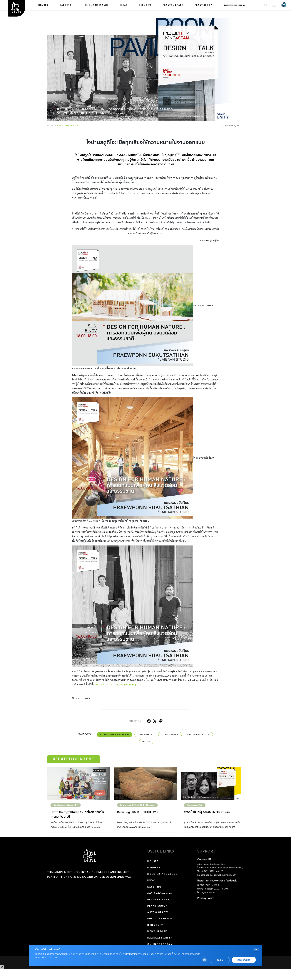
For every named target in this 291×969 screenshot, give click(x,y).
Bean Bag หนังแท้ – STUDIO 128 (137, 812)
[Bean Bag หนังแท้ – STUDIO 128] (145, 783)
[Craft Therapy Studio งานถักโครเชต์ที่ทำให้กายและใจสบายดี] (78, 783)
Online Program (160, 944)
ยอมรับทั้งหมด (243, 960)
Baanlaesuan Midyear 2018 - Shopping (137, 805)
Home (50, 125)
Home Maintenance (95, 5)
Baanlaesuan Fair (67, 125)
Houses (43, 5)
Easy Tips (145, 5)
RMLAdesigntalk (198, 734)
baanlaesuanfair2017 (114, 734)
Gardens (65, 5)
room (146, 741)
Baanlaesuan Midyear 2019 (66, 805)
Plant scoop (203, 5)
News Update (157, 931)
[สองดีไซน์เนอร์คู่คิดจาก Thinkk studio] (212, 783)
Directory (155, 925)
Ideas (123, 5)
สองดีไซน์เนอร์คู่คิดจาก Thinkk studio (207, 812)
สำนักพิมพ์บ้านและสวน (235, 5)
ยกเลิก (220, 960)
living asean (170, 734)
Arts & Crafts (158, 912)
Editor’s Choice (159, 918)
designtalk (145, 734)
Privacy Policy (205, 898)
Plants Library (173, 5)
